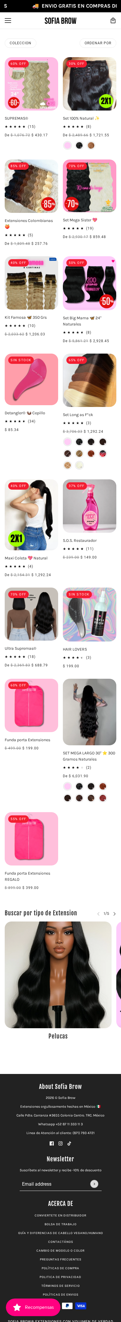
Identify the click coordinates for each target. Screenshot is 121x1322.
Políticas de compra (60, 1268)
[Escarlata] (91, 453)
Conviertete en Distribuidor (60, 1215)
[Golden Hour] (91, 145)
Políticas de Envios (60, 1294)
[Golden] (79, 465)
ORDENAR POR (98, 43)
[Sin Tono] (67, 145)
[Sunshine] (79, 453)
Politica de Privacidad (60, 1277)
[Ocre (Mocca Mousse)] (91, 798)
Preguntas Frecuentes (60, 1259)
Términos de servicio (60, 1285)
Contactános (60, 1241)
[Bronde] (67, 453)
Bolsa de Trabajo (61, 1224)
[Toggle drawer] (8, 20)
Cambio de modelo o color (60, 1250)
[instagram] (60, 1143)
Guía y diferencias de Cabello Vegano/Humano (60, 1233)
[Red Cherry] (102, 453)
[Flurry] (102, 798)
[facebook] (51, 1143)
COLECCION (20, 43)
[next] (114, 913)
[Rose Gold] (67, 465)
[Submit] (94, 1184)
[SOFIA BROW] (60, 20)
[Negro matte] (79, 145)
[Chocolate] (102, 441)
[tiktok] (69, 1143)
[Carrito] (113, 20)
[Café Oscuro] (91, 441)
